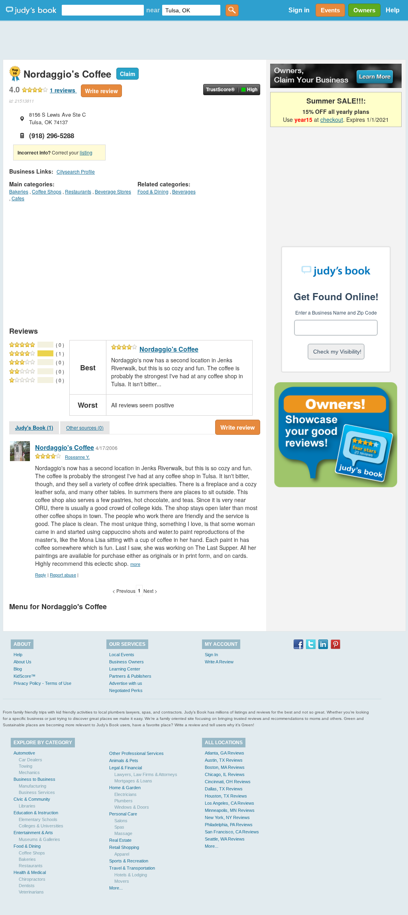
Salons (121, 820)
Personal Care (123, 813)
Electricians (125, 794)
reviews (63, 90)
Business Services (37, 792)
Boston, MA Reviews (225, 767)
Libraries (27, 806)
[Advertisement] (204, 40)
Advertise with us (125, 683)
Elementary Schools (38, 819)
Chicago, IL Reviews (225, 774)
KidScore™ (24, 676)
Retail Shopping (124, 847)
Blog (18, 669)
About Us (22, 661)
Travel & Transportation (132, 868)
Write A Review (219, 661)
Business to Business (34, 779)
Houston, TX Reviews (226, 796)
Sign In (211, 654)
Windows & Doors (131, 807)
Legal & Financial (125, 767)
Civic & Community (32, 799)
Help (393, 10)
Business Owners (126, 661)
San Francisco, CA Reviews (232, 831)
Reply (40, 574)
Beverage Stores (113, 191)
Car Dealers (30, 759)
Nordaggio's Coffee (168, 349)
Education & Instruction (36, 812)
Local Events (121, 654)
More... (116, 888)
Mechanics (29, 772)
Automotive (24, 753)
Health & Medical (30, 872)
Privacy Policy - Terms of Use (42, 683)
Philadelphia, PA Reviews (229, 824)
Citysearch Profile (76, 171)
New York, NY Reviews (227, 817)
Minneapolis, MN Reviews (230, 810)
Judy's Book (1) (34, 427)
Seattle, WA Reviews (225, 839)
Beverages (184, 191)
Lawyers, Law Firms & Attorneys (145, 774)
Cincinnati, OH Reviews (228, 781)
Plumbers (123, 800)
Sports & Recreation (128, 860)
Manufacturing (32, 786)
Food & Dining (153, 191)
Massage (123, 833)
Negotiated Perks (126, 690)
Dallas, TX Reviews (224, 788)
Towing (25, 766)
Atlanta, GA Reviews (224, 753)
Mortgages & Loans (133, 780)
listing (86, 152)
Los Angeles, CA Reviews (229, 803)
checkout (331, 119)
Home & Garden (125, 787)
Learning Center (124, 669)
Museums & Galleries (39, 839)
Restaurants (78, 191)
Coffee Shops (46, 191)
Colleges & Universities (41, 825)
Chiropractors (32, 879)
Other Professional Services (136, 753)
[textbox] (103, 10)
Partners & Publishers (130, 676)
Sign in (299, 10)
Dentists (27, 885)
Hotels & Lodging (130, 874)
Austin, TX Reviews (224, 760)
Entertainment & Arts (33, 832)
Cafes (18, 198)
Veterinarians (31, 892)
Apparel (121, 854)
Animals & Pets (123, 760)
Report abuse (63, 574)
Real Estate (120, 840)
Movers (121, 881)
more (135, 564)
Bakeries (18, 191)
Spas (119, 827)
